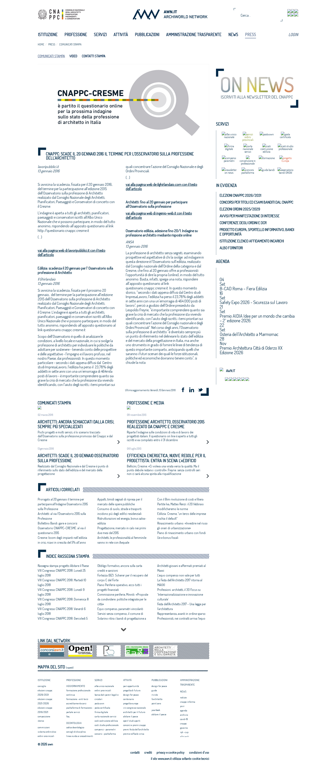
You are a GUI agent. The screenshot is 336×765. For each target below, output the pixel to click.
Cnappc (183, 723)
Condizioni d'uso (199, 752)
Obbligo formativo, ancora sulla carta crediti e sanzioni (119, 568)
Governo (184, 727)
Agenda (183, 710)
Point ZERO (156, 703)
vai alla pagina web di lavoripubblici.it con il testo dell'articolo (71, 252)
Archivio (184, 714)
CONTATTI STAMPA (93, 56)
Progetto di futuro (131, 690)
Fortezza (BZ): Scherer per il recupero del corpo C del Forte (122, 577)
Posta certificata (102, 707)
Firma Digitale (101, 712)
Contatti (135, 752)
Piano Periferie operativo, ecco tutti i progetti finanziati (119, 587)
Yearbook (156, 710)
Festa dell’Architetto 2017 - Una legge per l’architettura (181, 606)
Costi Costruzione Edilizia (106, 720)
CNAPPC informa (187, 701)
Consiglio (42, 686)
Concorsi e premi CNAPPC (134, 725)
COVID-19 (184, 719)
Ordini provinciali (46, 736)
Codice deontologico (75, 727)
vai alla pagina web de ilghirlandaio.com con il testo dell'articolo (161, 186)
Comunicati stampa (70, 44)
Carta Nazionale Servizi (105, 716)
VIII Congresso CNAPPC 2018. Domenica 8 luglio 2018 (63, 601)
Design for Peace (131, 694)
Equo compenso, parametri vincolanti (120, 609)
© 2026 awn (45, 744)
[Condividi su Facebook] (184, 390)
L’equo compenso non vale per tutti (178, 575)
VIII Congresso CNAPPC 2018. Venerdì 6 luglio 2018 (62, 611)
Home (41, 44)
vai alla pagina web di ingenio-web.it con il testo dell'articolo (159, 215)
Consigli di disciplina (76, 731)
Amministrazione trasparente (193, 34)
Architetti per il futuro (134, 712)
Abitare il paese (130, 716)
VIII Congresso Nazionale (134, 707)
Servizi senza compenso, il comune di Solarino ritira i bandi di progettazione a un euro (121, 618)
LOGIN (293, 34)
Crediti (148, 752)
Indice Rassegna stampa (67, 556)
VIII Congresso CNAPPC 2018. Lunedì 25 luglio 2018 (61, 573)
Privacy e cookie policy (170, 752)
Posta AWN (99, 703)
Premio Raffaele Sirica (133, 733)
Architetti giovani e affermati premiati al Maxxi (181, 568)
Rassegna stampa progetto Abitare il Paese (63, 566)
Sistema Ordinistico (47, 731)
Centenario (128, 699)
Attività (121, 34)
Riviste (155, 694)
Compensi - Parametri (105, 729)
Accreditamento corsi (76, 703)
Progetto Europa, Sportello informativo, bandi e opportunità (257, 231)
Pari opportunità (131, 686)
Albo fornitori (231, 248)
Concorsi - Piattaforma (105, 733)
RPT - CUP (184, 732)
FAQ (67, 716)
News (233, 34)
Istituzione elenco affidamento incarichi (252, 241)
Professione (75, 34)
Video (73, 56)
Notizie (183, 697)
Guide (154, 690)
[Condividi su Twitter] (201, 390)
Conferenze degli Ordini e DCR (243, 222)
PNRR (182, 706)
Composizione (44, 716)
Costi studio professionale (107, 725)
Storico (41, 720)
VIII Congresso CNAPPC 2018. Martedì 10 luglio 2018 (62, 582)
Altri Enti (184, 736)
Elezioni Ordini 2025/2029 (240, 209)
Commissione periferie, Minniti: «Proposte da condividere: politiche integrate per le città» (122, 599)
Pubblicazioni (147, 34)
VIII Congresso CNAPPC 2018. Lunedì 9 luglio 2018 (61, 592)
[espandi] (70, 667)
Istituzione (48, 34)
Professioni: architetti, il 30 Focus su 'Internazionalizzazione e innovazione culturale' (180, 594)
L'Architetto (157, 699)
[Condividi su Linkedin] (193, 390)
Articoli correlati (63, 489)
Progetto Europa (130, 703)
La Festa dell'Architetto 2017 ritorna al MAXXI (179, 582)
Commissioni (44, 727)
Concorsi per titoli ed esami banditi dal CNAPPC (256, 202)
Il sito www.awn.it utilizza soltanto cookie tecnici (180, 758)
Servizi (100, 34)
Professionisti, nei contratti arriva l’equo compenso (181, 620)
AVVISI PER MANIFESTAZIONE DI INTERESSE (250, 216)
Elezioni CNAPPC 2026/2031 (240, 195)
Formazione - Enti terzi (77, 699)
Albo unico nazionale (104, 686)
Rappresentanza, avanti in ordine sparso (181, 614)
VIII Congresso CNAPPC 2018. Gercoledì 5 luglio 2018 (63, 620)
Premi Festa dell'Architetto (136, 729)
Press (250, 34)
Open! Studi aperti (131, 720)
